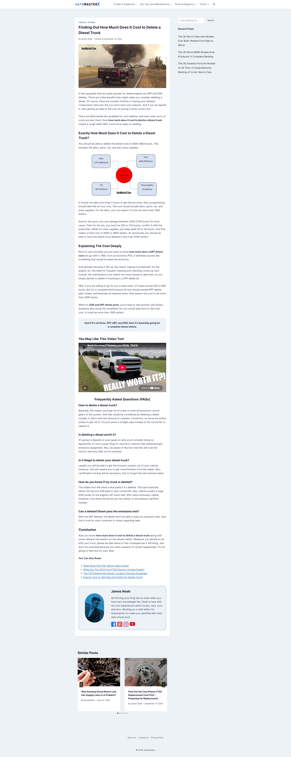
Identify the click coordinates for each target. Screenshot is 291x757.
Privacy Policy (157, 738)
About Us (132, 738)
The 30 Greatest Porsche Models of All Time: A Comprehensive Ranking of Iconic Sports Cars (196, 68)
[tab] (117, 713)
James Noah (86, 39)
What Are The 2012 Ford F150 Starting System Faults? (113, 569)
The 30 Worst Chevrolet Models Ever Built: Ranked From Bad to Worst (196, 41)
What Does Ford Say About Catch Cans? (106, 565)
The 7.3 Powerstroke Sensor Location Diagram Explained (115, 573)
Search (210, 20)
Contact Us (143, 738)
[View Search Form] (214, 4)
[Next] (163, 684)
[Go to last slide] (81, 684)
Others (91, 22)
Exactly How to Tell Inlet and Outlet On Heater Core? (113, 577)
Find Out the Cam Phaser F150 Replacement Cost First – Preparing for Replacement (145, 695)
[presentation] (99, 672)
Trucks (82, 22)
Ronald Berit (89, 700)
